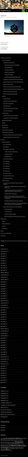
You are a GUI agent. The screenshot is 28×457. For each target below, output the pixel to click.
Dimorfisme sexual (5, 440)
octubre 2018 (3, 333)
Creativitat (24, 438)
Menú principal (26, 10)
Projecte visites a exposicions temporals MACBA (13, 89)
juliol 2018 (3, 340)
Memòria (14, 446)
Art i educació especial (8, 158)
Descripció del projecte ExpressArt (12, 65)
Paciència (21, 448)
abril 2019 (3, 319)
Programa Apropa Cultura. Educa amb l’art (14, 200)
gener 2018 (3, 354)
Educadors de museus (8, 178)
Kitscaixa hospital (8, 209)
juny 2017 (3, 370)
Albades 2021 (3, 400)
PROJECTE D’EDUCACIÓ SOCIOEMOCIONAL (11, 137)
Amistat (2, 438)
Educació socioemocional (7, 132)
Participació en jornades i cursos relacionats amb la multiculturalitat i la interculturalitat (16, 204)
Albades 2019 (3, 395)
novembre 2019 (4, 302)
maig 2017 (3, 373)
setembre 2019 (4, 307)
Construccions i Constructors (10, 101)
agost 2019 (3, 309)
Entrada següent (4, 48)
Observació (22, 446)
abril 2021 (3, 263)
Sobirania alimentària (6, 120)
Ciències (3, 96)
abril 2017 (3, 375)
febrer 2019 (3, 324)
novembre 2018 (4, 331)
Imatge (3, 17)
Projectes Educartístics (6, 57)
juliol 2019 (3, 312)
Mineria (3, 122)
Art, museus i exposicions (8, 175)
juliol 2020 (3, 284)
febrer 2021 (3, 267)
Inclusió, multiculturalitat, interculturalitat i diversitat (13, 184)
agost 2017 (3, 366)
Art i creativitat (6, 166)
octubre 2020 (3, 277)
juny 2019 (3, 314)
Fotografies (4, 228)
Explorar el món (4, 407)
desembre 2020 (4, 272)
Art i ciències (6, 146)
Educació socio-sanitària (7, 130)
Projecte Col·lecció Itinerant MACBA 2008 (12, 86)
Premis (2, 230)
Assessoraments (8, 156)
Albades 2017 (3, 391)
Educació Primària (4, 442)
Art (4, 438)
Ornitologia (4, 448)
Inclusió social (5, 113)
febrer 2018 (3, 352)
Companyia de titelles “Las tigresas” (10, 115)
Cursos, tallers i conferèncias (11, 151)
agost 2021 (3, 253)
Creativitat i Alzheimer (5, 402)
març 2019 (3, 321)
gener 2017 (3, 382)
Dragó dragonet (7, 106)
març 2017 (3, 377)
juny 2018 (3, 342)
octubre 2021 (3, 249)
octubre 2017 (3, 361)
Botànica (19, 438)
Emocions (19, 442)
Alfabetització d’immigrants (11, 193)
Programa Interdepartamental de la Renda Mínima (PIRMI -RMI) (15, 187)
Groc (6, 443)
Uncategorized (4, 416)
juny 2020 (3, 286)
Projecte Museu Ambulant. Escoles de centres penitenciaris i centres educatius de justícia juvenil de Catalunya (16, 197)
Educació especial (13, 440)
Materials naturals (6, 446)
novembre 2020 (4, 274)
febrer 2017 (3, 380)
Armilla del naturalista (8, 103)
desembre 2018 (4, 328)
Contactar (3, 235)
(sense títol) (3, 425)
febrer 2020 (3, 295)
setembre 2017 (4, 363)
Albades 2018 (3, 393)
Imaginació (9, 443)
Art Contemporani (6, 60)
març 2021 (3, 265)
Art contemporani (7, 144)
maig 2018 (3, 345)
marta (15, 17)
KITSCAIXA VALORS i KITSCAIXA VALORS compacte (12, 134)
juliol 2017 (3, 368)
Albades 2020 (3, 15)
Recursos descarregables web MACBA (12, 77)
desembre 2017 (4, 356)
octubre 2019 (3, 305)
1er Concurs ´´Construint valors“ (10, 118)
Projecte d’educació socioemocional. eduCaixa (15, 216)
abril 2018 (3, 347)
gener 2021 (3, 270)
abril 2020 (3, 291)
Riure (8, 450)
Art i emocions (6, 163)
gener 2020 (3, 298)
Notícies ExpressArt (9, 74)
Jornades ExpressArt (9, 69)
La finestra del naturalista (6, 412)
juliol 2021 (3, 256)
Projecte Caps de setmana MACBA (10, 91)
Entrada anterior (5, 43)
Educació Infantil (19, 440)
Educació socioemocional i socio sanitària (12, 206)
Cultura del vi (5, 125)
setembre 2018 (4, 335)
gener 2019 (3, 326)
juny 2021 (3, 258)
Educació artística (6, 142)
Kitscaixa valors (8, 211)
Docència (3, 139)
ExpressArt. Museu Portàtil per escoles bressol (13, 79)
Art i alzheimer (6, 161)
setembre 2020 (4, 279)
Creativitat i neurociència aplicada (8, 405)
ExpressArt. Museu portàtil (9, 62)
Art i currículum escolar (8, 149)
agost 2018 (3, 338)
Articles (3, 226)
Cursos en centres (8, 154)
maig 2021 (3, 260)
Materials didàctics (6, 223)
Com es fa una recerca (8, 110)
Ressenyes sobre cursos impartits (7, 414)
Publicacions (3, 218)
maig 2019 (3, 317)
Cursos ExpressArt (8, 67)
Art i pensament (6, 168)
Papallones (3, 449)
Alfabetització (5, 127)
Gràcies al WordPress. (4, 455)
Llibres (3, 221)
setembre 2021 (4, 251)
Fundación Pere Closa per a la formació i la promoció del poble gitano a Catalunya (14, 191)
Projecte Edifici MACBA (8, 84)
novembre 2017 (4, 359)
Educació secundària (11, 442)
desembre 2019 (4, 300)
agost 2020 (3, 281)
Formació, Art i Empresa (5, 409)
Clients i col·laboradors (6, 233)
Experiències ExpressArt (10, 72)
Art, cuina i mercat (7, 173)
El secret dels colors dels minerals (10, 108)
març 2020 (3, 293)
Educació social (5, 180)
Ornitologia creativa (13, 448)
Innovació (14, 444)
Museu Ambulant (6, 98)
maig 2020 (3, 288)
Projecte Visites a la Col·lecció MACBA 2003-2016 (13, 81)
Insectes (18, 444)
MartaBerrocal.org (5, 10)
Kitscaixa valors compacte (10, 214)
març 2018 (3, 349)
